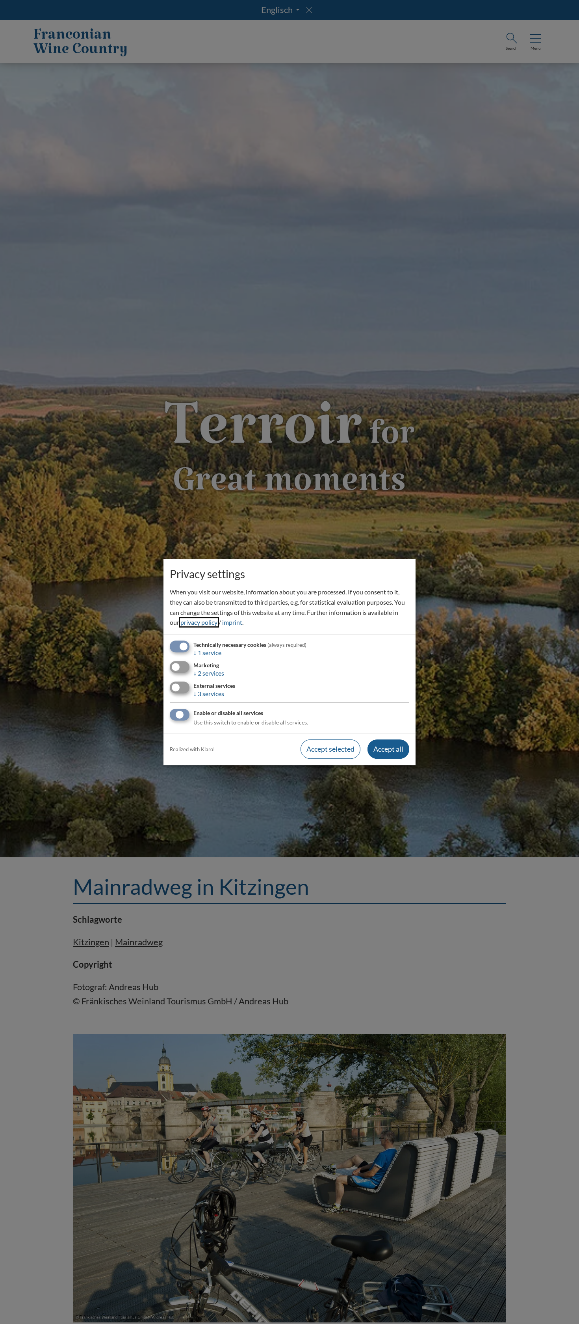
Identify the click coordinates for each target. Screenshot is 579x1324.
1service (207, 652)
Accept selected (330, 749)
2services (208, 673)
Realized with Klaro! (192, 749)
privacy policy (198, 622)
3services (208, 693)
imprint (232, 622)
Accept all (388, 749)
